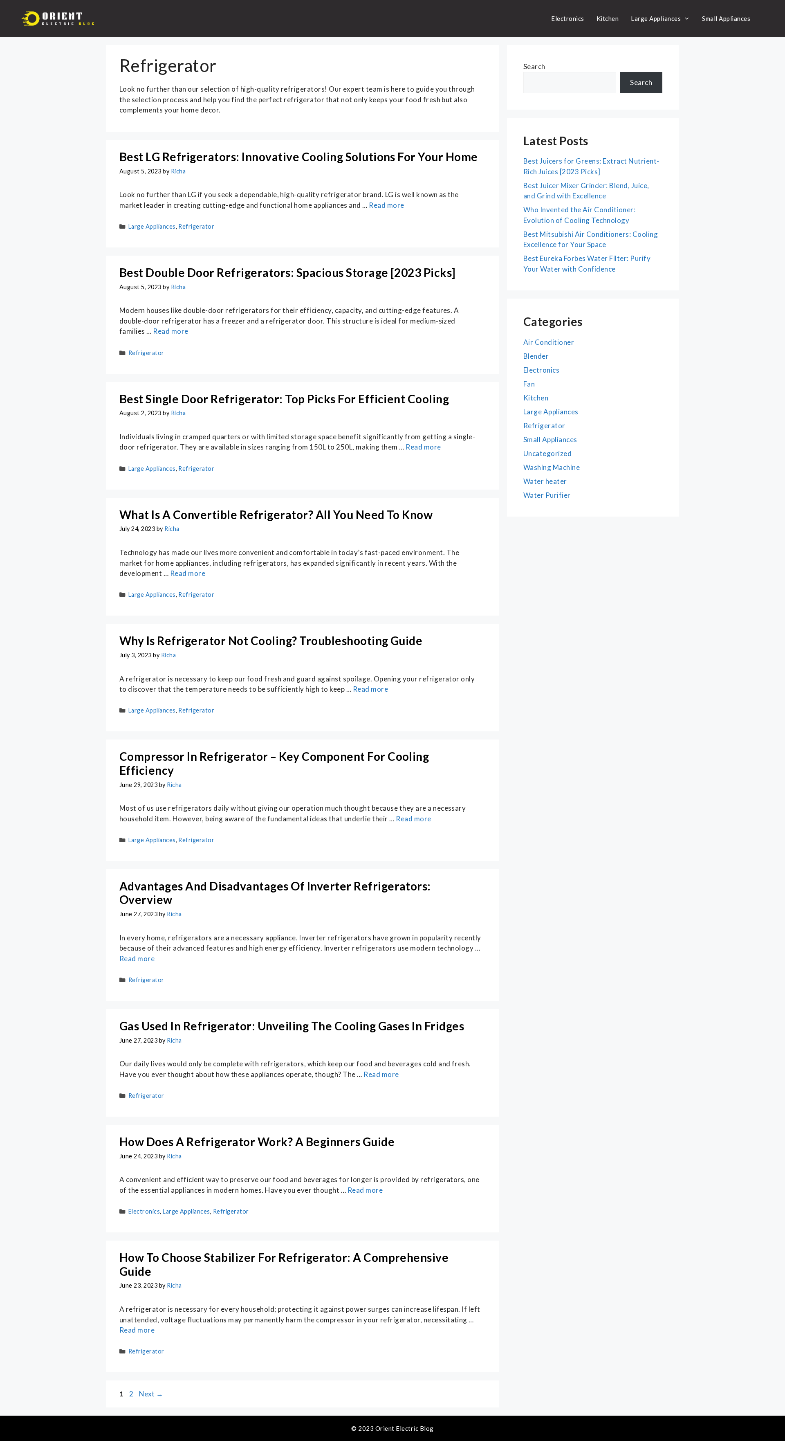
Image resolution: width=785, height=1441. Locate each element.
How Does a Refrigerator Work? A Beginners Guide (257, 1142)
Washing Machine (551, 467)
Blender (536, 356)
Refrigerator (196, 226)
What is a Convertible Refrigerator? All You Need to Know (276, 515)
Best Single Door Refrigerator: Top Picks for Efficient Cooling (284, 399)
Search (534, 66)
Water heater (545, 481)
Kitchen (608, 18)
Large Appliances (656, 18)
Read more (386, 205)
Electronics (567, 18)
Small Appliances (726, 18)
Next (151, 1393)
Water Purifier (547, 495)
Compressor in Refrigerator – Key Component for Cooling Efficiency (274, 763)
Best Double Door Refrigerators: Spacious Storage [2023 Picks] (287, 272)
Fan (529, 384)
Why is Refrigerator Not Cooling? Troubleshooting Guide (270, 640)
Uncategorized (547, 453)
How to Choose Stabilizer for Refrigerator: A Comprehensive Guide (284, 1264)
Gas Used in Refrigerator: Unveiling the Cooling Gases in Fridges (291, 1026)
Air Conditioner (548, 342)
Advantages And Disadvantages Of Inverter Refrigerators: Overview (275, 893)
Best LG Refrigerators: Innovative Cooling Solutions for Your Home (298, 157)
